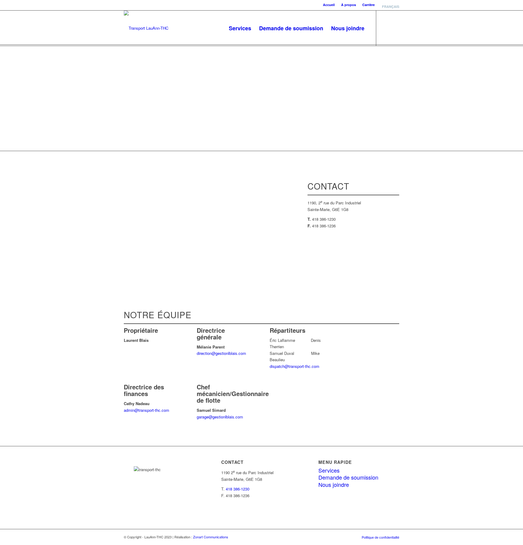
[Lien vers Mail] (394, 27)
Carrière (368, 4)
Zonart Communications (210, 536)
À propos (348, 4)
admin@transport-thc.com (146, 410)
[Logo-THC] (146, 28)
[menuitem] (329, 4)
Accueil (329, 4)
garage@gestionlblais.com (220, 417)
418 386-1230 (237, 489)
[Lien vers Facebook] (385, 27)
